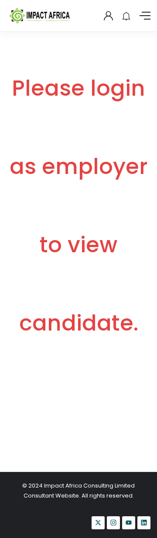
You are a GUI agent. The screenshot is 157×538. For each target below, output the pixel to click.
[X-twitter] (98, 522)
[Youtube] (128, 522)
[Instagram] (113, 522)
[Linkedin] (143, 522)
